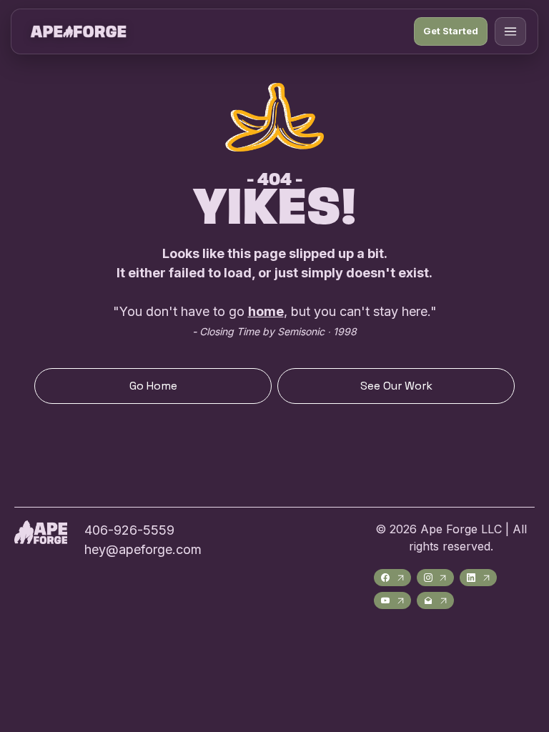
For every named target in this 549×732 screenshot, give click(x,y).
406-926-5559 (129, 530)
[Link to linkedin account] (478, 577)
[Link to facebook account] (392, 577)
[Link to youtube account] (392, 600)
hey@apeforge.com (143, 549)
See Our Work (396, 385)
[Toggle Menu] (510, 31)
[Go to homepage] (78, 31)
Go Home (153, 385)
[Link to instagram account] (435, 577)
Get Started (450, 30)
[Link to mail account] (435, 600)
